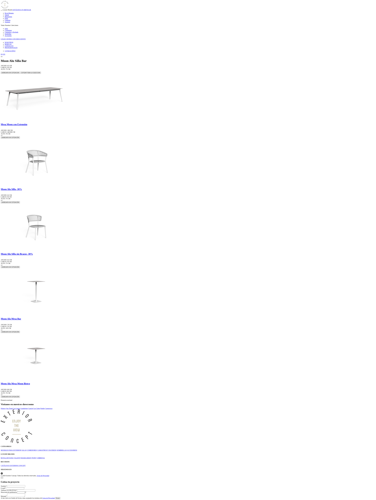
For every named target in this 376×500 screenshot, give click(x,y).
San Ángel (9, 408)
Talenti (7, 15)
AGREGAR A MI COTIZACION (10, 72)
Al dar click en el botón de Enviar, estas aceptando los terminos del (28, 498)
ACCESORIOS (72, 450)
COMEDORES (32, 450)
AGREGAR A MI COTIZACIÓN (10, 137)
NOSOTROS (9, 42)
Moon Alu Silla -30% (11, 189)
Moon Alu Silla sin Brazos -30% (17, 254)
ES (2, 54)
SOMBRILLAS (62, 450)
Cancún (30, 408)
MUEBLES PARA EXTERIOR (11, 450)
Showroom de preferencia (9, 492)
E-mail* (3, 488)
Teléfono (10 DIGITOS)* (9, 490)
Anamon (7, 22)
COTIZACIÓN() (10, 51)
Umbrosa (7, 20)
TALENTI (17, 458)
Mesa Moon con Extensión (14, 124)
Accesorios (8, 36)
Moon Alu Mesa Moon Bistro (15, 383)
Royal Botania (9, 13)
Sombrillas (8, 34)
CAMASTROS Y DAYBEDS (46, 450)
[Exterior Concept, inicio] (16, 442)
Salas (6, 28)
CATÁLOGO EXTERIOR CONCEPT (13, 465)
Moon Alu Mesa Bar (11, 318)
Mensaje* (4, 496)
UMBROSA (41, 458)
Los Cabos (36, 408)
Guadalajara (24, 408)
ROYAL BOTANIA (7, 458)
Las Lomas (16, 408)
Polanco (3, 408)
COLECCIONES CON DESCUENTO (13, 39)
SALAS (24, 450)
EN (4, 54)
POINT (34, 458)
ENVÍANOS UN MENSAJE (22, 10)
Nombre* (4, 486)
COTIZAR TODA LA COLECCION (30, 72)
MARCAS (8, 44)
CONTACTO (9, 46)
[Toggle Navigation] (1, 10)
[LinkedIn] (2, 474)
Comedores (8, 30)
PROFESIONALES (11, 47)
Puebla (42, 408)
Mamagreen (8, 17)
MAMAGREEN (26, 458)
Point (6, 18)
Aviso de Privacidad (43, 475)
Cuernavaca (48, 408)
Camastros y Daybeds (11, 32)
